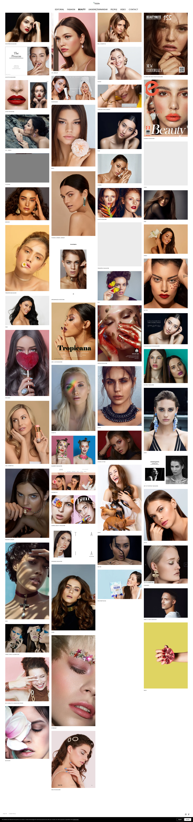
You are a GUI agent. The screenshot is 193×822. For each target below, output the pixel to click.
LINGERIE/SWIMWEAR (98, 9)
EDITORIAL (59, 9)
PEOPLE (114, 9)
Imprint (5, 813)
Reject (180, 819)
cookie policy (76, 819)
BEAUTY (81, 9)
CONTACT (133, 9)
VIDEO (123, 9)
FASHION (71, 9)
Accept (188, 819)
